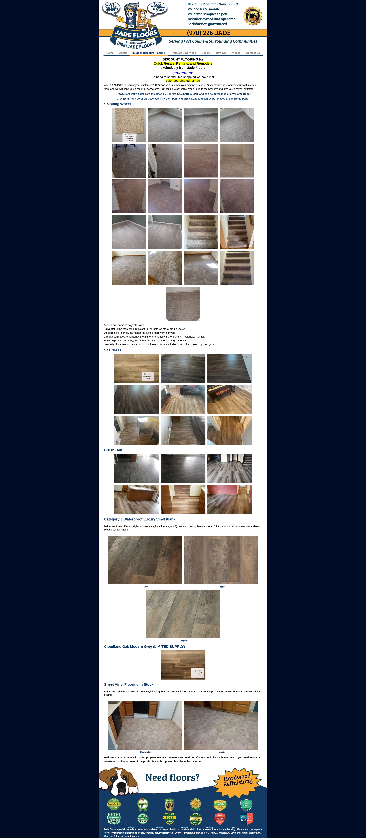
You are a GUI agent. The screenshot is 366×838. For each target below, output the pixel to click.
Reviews (221, 52)
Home (110, 52)
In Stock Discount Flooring (148, 52)
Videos (236, 52)
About (123, 52)
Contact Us (253, 52)
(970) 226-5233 (183, 73)
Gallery (206, 52)
